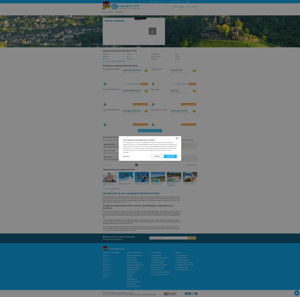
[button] (126, 156)
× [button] (178, 138)
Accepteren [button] (170, 156)
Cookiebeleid (139, 150)
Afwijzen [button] (157, 156)
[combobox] (176, 138)
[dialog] (150, 148)
